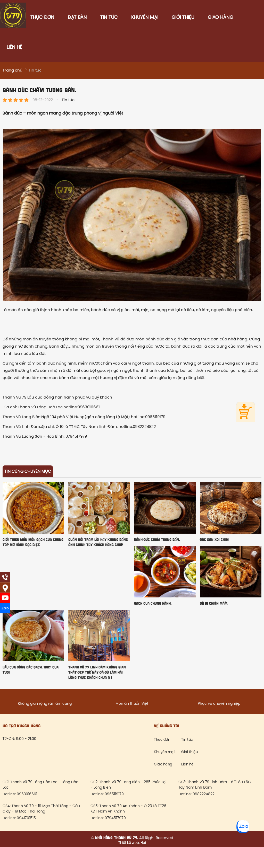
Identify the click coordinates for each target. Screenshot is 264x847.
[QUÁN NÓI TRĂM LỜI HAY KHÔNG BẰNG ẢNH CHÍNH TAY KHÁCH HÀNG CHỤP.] (99, 508)
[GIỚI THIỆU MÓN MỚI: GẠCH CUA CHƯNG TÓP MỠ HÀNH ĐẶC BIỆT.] (33, 508)
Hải (143, 843)
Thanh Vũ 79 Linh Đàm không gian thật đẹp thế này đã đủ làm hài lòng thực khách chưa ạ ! (97, 672)
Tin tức (109, 17)
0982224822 (203, 794)
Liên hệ (14, 47)
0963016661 (27, 794)
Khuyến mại (144, 17)
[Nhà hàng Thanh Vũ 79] (13, 26)
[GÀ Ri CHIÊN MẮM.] (230, 571)
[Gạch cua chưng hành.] (165, 571)
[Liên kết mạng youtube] (5, 598)
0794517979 (115, 818)
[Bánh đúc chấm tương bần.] (165, 508)
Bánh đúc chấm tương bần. (157, 539)
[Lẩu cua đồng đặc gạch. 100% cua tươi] (33, 635)
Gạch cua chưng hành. (152, 603)
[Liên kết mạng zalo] (5, 608)
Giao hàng (220, 17)
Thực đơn (42, 17)
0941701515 (26, 818)
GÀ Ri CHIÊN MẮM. (214, 603)
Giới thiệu (183, 17)
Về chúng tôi (166, 725)
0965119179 (114, 794)
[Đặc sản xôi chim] (230, 508)
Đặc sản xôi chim (214, 539)
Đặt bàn (77, 17)
